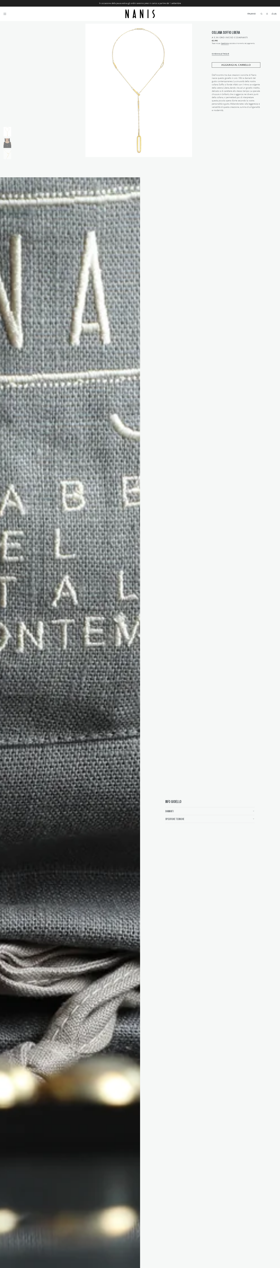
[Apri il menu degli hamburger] (5, 13)
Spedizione (225, 43)
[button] (252, 14)
